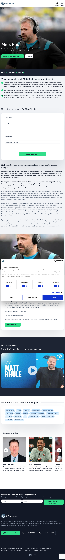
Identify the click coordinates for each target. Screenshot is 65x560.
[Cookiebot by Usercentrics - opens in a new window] (55, 261)
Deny (11, 297)
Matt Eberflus (8, 465)
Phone (7, 130)
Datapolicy (42, 550)
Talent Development (47, 416)
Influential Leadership (37, 413)
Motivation (18, 416)
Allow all (53, 297)
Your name (8, 117)
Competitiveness (47, 410)
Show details (56, 292)
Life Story (9, 416)
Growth (25, 413)
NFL (25, 416)
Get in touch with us (12, 533)
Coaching (26, 410)
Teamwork (9, 419)
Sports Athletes (34, 416)
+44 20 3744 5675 (47, 533)
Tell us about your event (12, 142)
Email (7, 124)
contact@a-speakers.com (44, 548)
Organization (9, 136)
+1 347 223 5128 (30, 533)
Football (18, 413)
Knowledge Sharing (52, 413)
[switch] (24, 286)
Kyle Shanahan (35, 465)
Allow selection (32, 297)
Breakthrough (10, 410)
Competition (36, 410)
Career (19, 410)
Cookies (35, 550)
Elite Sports (9, 413)
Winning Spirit (19, 419)
